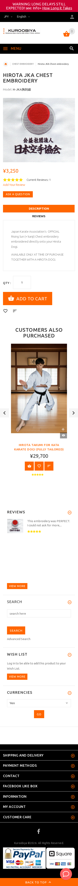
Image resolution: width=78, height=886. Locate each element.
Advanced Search (18, 639)
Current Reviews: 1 (39, 179)
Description (39, 208)
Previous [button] (4, 412)
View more (17, 586)
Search (14, 602)
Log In (11, 663)
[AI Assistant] (66, 874)
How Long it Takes (57, 8)
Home (5, 64)
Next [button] (73, 412)
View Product (29, 466)
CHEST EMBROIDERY (23, 64)
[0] (66, 36)
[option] (39, 130)
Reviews (38, 216)
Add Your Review (14, 184)
